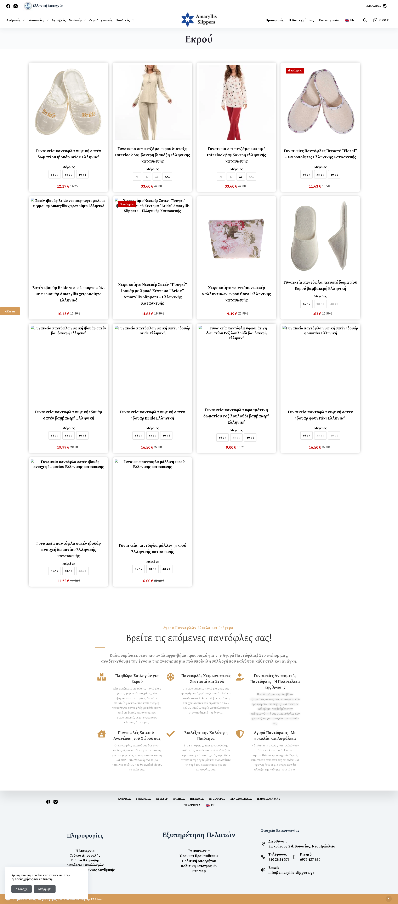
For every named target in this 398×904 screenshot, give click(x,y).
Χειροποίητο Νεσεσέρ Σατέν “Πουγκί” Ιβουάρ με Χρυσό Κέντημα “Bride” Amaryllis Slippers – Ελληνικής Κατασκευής (152, 293)
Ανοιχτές (59, 20)
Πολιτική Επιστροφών (199, 866)
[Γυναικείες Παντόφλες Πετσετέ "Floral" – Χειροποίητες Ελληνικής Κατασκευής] (320, 102)
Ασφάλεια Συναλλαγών (85, 864)
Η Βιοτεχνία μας (301, 20)
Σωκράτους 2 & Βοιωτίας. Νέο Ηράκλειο (301, 846)
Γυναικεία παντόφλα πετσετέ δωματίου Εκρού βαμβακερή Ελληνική (320, 285)
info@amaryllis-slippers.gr (291, 872)
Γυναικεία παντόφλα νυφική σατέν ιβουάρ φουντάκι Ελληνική (320, 415)
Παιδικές (123, 20)
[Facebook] (8, 6)
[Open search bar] (365, 20)
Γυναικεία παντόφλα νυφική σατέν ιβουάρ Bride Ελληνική (152, 415)
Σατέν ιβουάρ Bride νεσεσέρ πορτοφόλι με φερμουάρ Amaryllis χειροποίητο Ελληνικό (68, 293)
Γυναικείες (36, 20)
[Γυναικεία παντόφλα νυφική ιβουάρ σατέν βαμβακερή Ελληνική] (69, 363)
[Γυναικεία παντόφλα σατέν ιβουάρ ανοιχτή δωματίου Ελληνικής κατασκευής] (69, 497)
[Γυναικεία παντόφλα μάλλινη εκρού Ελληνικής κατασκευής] (153, 497)
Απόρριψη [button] (389, 899)
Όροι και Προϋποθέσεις (199, 855)
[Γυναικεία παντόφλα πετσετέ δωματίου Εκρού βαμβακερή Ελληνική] (320, 236)
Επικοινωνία (329, 20)
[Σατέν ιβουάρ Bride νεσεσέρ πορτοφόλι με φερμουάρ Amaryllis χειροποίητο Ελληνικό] (69, 236)
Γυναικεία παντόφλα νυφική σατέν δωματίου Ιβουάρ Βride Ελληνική (68, 154)
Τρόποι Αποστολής (85, 855)
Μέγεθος (68, 167)
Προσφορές (275, 20)
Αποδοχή (22, 889)
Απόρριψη (44, 889)
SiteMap (199, 871)
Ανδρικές (13, 20)
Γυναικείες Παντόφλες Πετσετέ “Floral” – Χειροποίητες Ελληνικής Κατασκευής (320, 154)
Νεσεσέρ (75, 20)
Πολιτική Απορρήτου (199, 861)
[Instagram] (15, 6)
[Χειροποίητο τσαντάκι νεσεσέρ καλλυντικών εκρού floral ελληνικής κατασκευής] (236, 236)
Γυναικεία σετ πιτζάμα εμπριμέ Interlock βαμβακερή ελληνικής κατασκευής (236, 155)
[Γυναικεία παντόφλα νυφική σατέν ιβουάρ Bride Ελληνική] (153, 363)
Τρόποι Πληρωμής (85, 860)
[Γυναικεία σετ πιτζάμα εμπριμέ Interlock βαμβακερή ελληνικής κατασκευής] (236, 102)
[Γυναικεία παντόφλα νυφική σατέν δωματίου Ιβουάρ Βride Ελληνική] (69, 102)
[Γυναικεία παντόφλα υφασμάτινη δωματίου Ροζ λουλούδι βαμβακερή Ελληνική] (236, 363)
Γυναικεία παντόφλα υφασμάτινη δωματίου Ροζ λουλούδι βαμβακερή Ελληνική (236, 416)
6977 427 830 (310, 859)
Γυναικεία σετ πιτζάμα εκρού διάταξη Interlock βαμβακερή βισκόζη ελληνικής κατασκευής (152, 155)
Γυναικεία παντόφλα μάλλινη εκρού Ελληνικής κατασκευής (152, 548)
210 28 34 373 (279, 859)
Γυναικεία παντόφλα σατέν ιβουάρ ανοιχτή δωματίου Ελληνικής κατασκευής (68, 549)
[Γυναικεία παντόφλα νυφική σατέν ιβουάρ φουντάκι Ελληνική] (320, 363)
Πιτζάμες (197, 798)
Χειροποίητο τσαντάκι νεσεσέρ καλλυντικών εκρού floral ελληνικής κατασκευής (236, 293)
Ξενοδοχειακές (101, 20)
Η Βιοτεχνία (85, 850)
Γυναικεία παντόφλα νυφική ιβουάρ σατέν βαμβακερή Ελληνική (68, 415)
